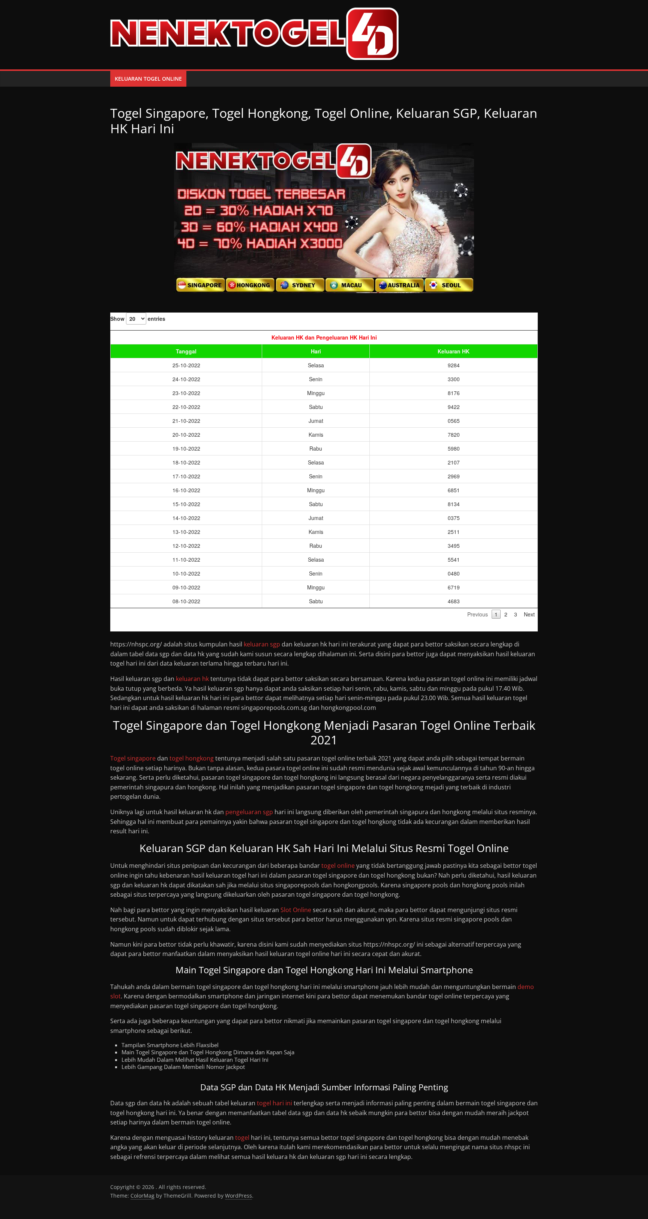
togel (242, 1137)
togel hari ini (274, 1103)
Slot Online (295, 910)
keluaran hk (192, 679)
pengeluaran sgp (249, 812)
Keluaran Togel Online (148, 78)
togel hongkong (192, 758)
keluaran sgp (262, 644)
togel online (338, 865)
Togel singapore (133, 758)
